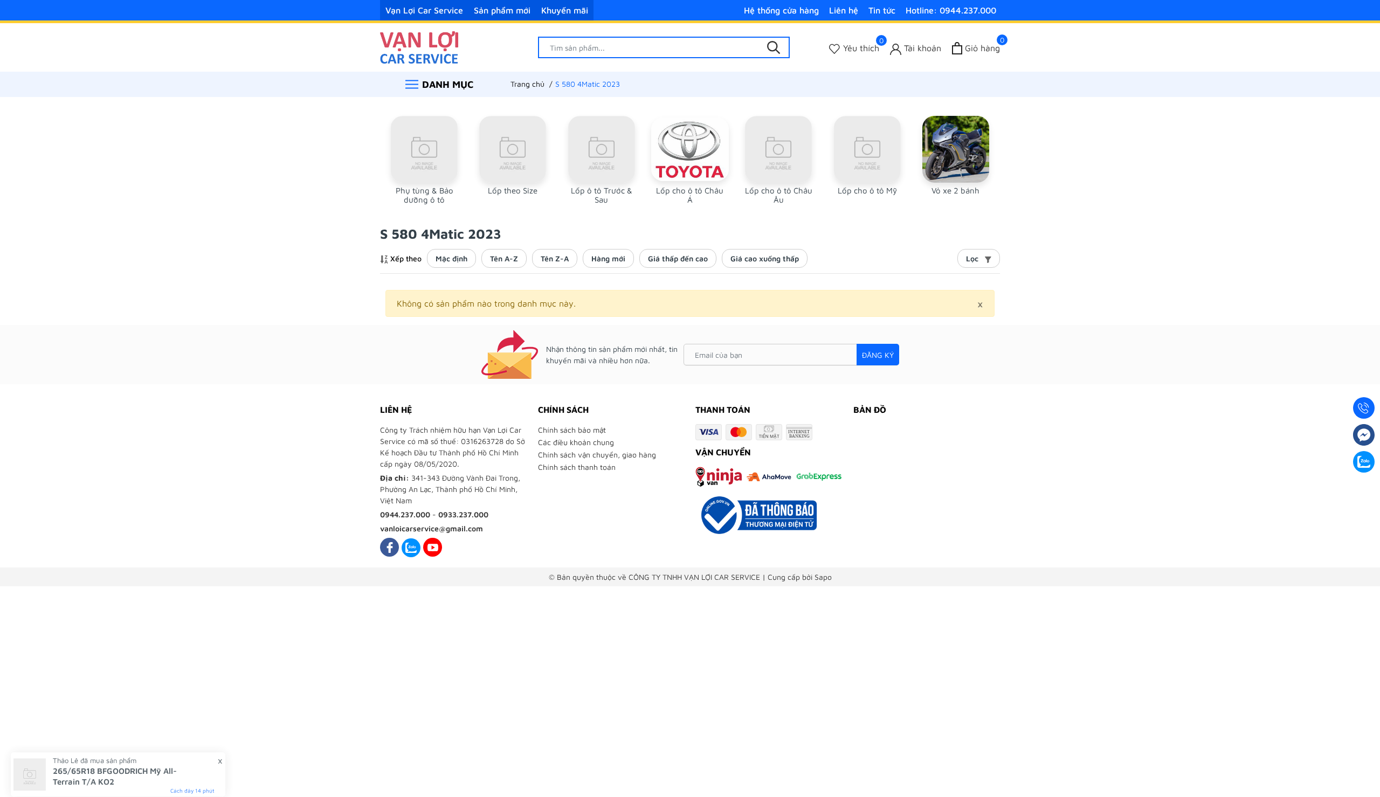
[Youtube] (432, 547)
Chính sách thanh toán (577, 467)
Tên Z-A (555, 258)
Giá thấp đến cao (678, 258)
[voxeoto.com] (419, 46)
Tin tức (881, 10)
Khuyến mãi (564, 10)
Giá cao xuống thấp (764, 258)
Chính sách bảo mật (572, 429)
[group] (424, 160)
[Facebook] (389, 547)
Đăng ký (878, 354)
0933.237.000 (463, 514)
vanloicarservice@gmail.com (431, 528)
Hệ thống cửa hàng (781, 10)
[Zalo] (411, 547)
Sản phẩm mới (502, 10)
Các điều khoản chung (576, 442)
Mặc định (451, 258)
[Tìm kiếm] (773, 47)
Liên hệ (843, 10)
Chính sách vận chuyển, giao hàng (597, 454)
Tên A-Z (504, 258)
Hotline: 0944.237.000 (951, 10)
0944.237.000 (405, 514)
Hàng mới (608, 258)
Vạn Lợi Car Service (424, 10)
